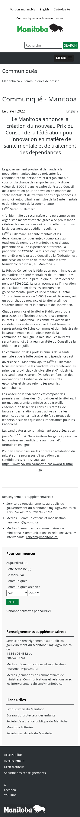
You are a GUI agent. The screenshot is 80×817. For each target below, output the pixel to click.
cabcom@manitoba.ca (42, 537)
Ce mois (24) (15, 575)
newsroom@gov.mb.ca (22, 522)
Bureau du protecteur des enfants (30, 715)
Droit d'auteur (14, 767)
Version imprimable (22, 9)
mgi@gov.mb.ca (60, 508)
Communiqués (16, 581)
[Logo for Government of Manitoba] (40, 31)
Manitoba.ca (11, 81)
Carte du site (62, 9)
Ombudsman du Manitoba (25, 709)
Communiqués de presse (41, 81)
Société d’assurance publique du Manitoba (37, 721)
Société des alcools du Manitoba (29, 733)
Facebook (10, 790)
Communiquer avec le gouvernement (40, 18)
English (44, 9)
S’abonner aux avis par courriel (28, 611)
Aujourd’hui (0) (16, 563)
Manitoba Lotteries (19, 727)
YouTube (10, 795)
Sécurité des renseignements (25, 773)
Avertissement (14, 761)
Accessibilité (13, 755)
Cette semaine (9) (18, 569)
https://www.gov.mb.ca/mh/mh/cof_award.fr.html (37, 464)
